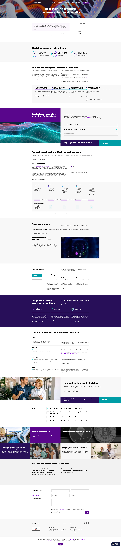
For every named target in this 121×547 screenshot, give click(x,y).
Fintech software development (51, 474)
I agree (60, 544)
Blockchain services (75, 468)
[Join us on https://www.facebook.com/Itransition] (84, 523)
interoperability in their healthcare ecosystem (69, 353)
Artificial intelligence (36, 468)
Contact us (86, 2)
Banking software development (52, 468)
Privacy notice (61, 509)
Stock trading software (36, 477)
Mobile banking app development (38, 476)
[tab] (36, 156)
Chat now (112, 540)
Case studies (66, 2)
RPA (54, 476)
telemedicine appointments (85, 117)
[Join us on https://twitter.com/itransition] (88, 523)
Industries (60, 2)
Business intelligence (36, 470)
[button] (54, 512)
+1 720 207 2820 (63, 529)
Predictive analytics (49, 476)
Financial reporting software (46, 472)
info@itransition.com (35, 495)
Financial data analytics (36, 472)
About (50, 523)
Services (53, 2)
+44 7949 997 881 (73, 532)
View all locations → (85, 535)
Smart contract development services (80, 470)
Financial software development (38, 474)
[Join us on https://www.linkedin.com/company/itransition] (86, 523)
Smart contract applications (66, 470)
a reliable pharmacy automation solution (43, 166)
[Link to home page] (36, 2)
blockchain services (41, 33)
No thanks (112, 542)
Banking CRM (43, 468)
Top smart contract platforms (67, 472)
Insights (72, 2)
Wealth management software (47, 477)
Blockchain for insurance (66, 468)
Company (78, 2)
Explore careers (34, 499)
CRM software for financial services (47, 470)
